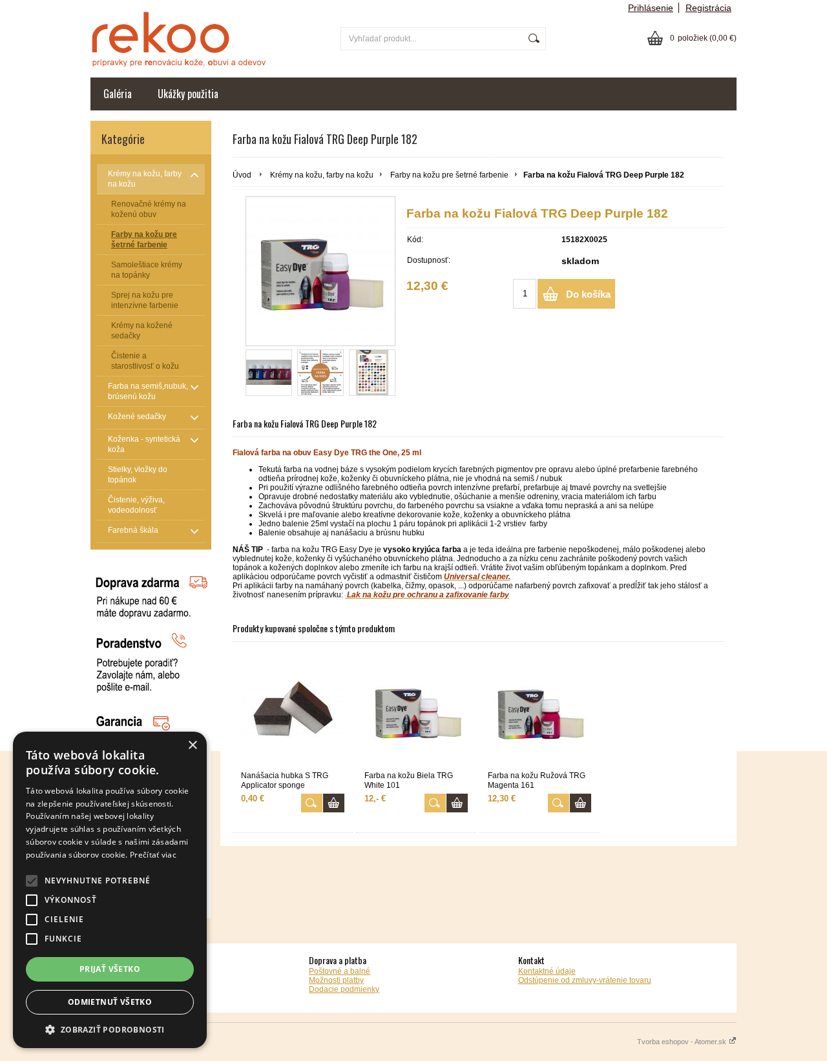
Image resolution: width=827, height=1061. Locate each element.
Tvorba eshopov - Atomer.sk (682, 1042)
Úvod (242, 175)
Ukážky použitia (188, 93)
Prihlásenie (650, 8)
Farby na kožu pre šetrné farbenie (449, 175)
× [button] (192, 745)
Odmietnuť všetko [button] (110, 1001)
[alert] (110, 890)
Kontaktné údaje (547, 971)
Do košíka (588, 294)
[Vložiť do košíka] (333, 803)
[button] (110, 1029)
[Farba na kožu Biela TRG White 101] (416, 711)
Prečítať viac (153, 854)
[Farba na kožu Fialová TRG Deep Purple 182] (320, 271)
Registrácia (708, 8)
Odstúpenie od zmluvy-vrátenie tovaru (584, 980)
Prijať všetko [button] (109, 968)
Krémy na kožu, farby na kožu (321, 175)
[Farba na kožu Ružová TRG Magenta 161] (539, 711)
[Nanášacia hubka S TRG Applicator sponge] (292, 711)
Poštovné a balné (339, 971)
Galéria (117, 93)
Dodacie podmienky (344, 989)
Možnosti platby (336, 980)
